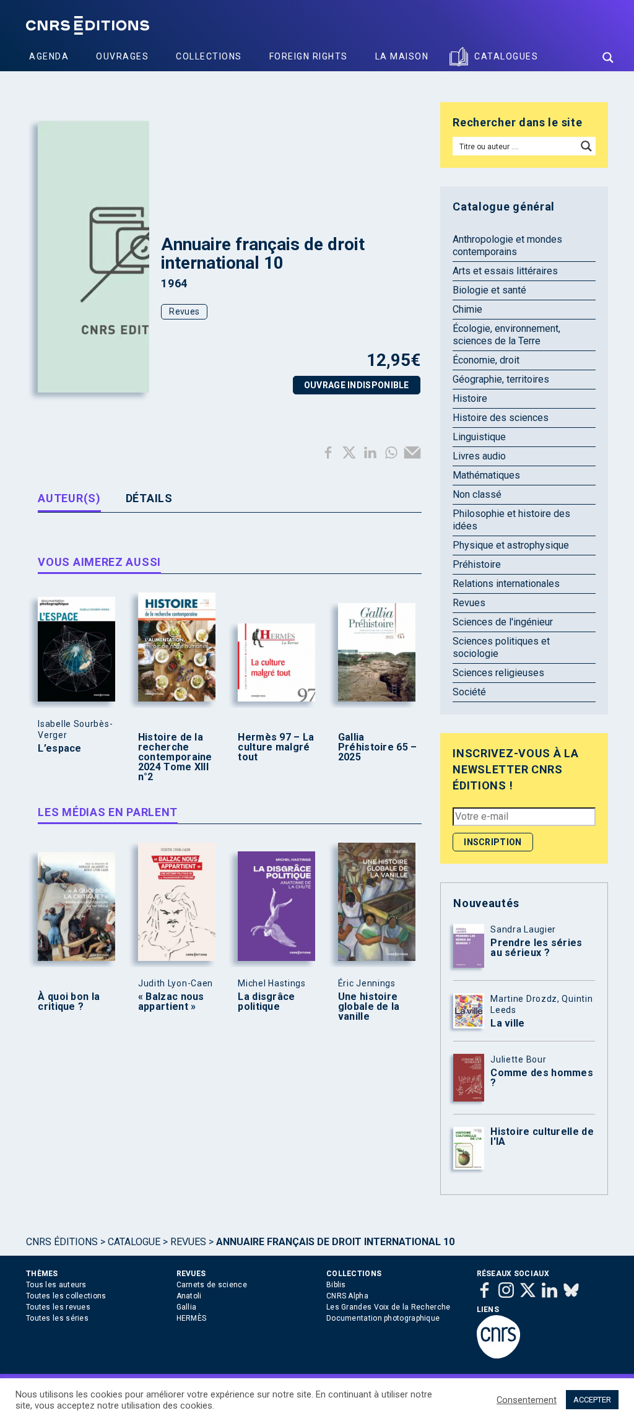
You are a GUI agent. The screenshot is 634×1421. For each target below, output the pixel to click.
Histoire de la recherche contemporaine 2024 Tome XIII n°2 (175, 757)
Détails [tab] (149, 498)
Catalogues (506, 56)
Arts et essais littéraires (505, 271)
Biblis (336, 1284)
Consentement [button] (527, 1400)
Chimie (467, 309)
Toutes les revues (58, 1307)
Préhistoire (477, 564)
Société (469, 692)
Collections (209, 56)
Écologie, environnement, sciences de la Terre (506, 335)
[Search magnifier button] (608, 57)
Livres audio (479, 456)
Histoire (470, 398)
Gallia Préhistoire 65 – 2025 (377, 747)
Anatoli (189, 1296)
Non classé (477, 494)
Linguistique (479, 437)
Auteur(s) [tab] (69, 498)
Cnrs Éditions (62, 1242)
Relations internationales (506, 583)
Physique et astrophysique (511, 545)
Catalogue (134, 1242)
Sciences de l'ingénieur (503, 622)
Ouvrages (122, 56)
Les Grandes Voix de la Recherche (388, 1307)
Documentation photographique (383, 1318)
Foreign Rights (308, 56)
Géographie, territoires (501, 379)
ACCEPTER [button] (592, 1399)
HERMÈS (191, 1318)
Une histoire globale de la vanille (369, 1007)
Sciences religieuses (498, 673)
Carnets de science (211, 1284)
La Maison (402, 56)
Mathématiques (486, 475)
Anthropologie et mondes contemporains (507, 245)
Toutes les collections (66, 1296)
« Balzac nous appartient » (171, 1002)
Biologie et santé (489, 290)
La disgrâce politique (266, 1002)
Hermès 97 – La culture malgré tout (276, 747)
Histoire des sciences (501, 418)
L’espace (59, 749)
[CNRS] (498, 1356)
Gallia (186, 1307)
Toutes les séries (57, 1318)
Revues (184, 311)
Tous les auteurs (56, 1284)
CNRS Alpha (347, 1296)
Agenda (49, 56)
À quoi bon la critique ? (69, 1002)
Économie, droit (486, 360)
